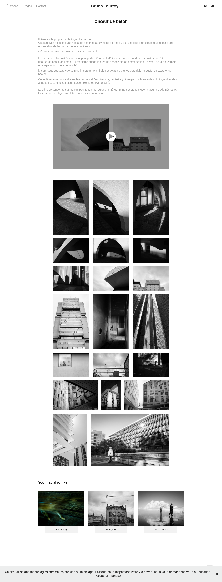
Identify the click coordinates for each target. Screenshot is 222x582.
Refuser (116, 575)
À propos (12, 6)
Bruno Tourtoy (104, 6)
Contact (41, 6)
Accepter (102, 575)
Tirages (27, 6)
